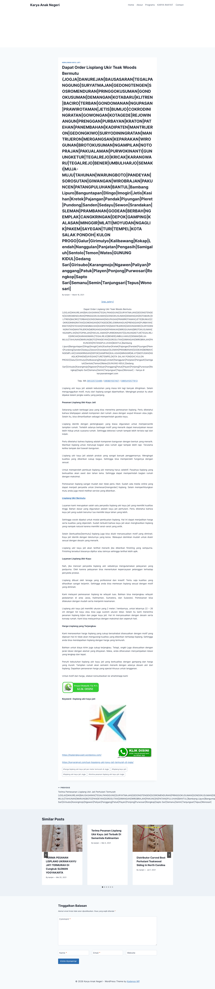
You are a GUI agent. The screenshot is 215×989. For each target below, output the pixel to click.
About (140, 5)
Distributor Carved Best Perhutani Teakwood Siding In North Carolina (151, 861)
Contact (180, 5)
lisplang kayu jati (119, 769)
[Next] (169, 855)
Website (131, 953)
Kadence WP (133, 981)
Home (131, 5)
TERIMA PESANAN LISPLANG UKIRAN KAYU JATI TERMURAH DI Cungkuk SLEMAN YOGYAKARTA (61, 865)
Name (63, 953)
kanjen (67, 295)
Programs (150, 5)
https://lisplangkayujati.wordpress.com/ (81, 755)
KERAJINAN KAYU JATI (71, 62)
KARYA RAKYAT (165, 5)
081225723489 (94, 381)
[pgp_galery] (107, 301)
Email (96, 953)
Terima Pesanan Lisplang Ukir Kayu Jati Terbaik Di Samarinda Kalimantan (106, 834)
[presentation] (62, 838)
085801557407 (111, 381)
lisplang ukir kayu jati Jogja (74, 774)
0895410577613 (129, 381)
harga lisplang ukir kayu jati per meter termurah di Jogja (86, 769)
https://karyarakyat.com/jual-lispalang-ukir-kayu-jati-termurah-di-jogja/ (98, 762)
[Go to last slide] (46, 855)
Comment (65, 919)
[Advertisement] (107, 28)
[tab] (102, 887)
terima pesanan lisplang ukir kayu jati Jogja (106, 774)
